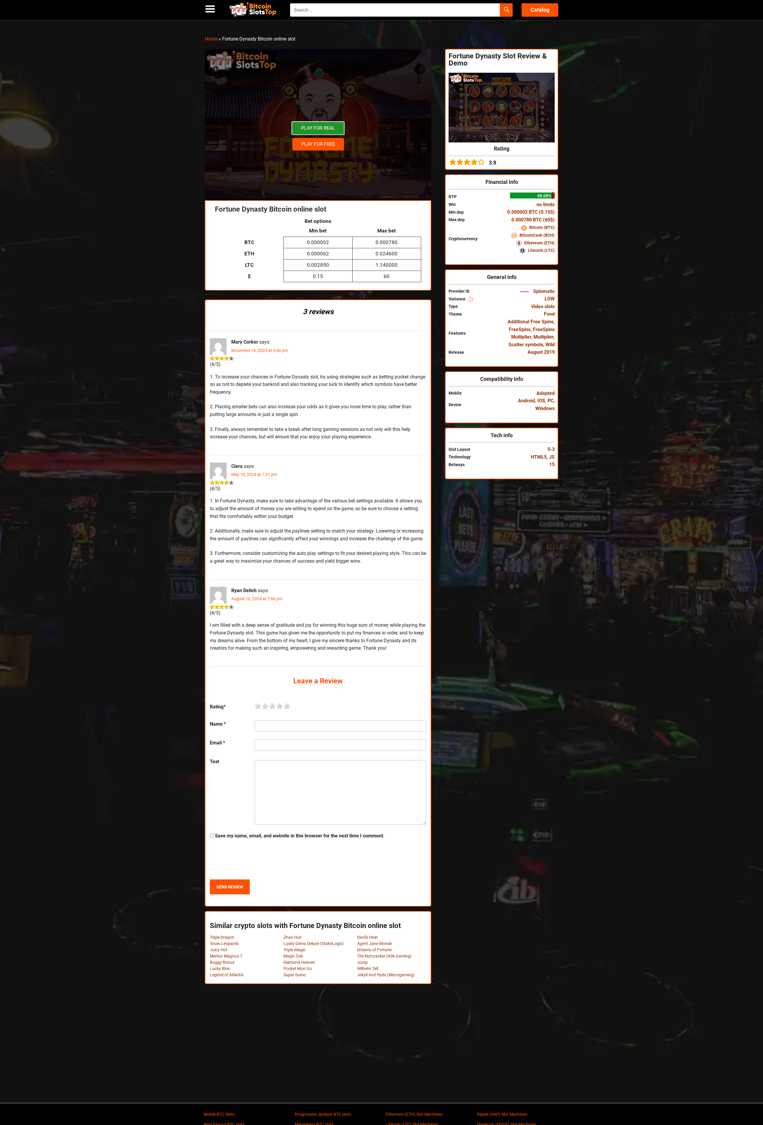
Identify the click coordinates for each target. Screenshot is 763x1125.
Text (214, 761)
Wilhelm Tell (367, 968)
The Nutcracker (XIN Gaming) (384, 956)
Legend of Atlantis (227, 975)
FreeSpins (520, 329)
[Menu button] (210, 9)
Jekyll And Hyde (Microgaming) (386, 975)
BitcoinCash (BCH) (537, 235)
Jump (362, 962)
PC (550, 401)
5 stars (287, 706)
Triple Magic (294, 950)
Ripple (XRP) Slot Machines (502, 1114)
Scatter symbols (525, 344)
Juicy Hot (218, 950)
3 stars (272, 706)
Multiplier (543, 337)
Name (218, 724)
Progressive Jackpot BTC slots (323, 1114)
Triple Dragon (222, 937)
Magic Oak (293, 956)
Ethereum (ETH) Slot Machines (414, 1114)
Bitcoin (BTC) (541, 227)
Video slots (543, 306)
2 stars (265, 706)
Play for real (318, 128)
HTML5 (539, 457)
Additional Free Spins (530, 322)
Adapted (545, 393)
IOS (541, 401)
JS (552, 457)
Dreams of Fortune (374, 950)
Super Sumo (294, 975)
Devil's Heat (367, 937)
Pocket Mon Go (297, 968)
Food (549, 314)
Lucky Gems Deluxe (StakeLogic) (313, 943)
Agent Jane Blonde (374, 943)
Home (211, 39)
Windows (545, 408)
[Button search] (506, 10)
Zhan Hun (292, 937)
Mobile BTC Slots (219, 1114)
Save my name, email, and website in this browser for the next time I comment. (299, 836)
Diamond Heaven (299, 962)
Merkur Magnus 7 (226, 956)
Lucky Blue (220, 968)
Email (217, 743)
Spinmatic (543, 291)
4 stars (279, 706)
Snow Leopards (224, 943)
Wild (550, 344)
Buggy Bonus (222, 962)
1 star (258, 706)
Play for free (318, 144)
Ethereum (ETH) (539, 242)
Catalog (540, 10)
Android (526, 401)
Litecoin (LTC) (541, 250)
